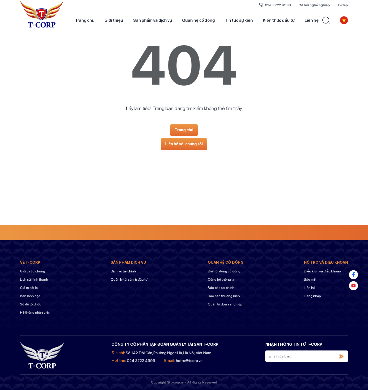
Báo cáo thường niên (224, 296)
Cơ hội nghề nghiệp (314, 5)
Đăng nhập (312, 296)
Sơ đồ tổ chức (30, 304)
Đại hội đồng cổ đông (224, 271)
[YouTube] (353, 285)
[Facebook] (353, 274)
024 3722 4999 (278, 5)
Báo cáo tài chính (221, 288)
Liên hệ (312, 20)
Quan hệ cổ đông (198, 20)
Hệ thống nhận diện (35, 312)
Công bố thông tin (221, 279)
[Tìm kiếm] (326, 20)
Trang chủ (84, 20)
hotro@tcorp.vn (189, 360)
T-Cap (342, 5)
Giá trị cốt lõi (29, 288)
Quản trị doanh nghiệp (225, 304)
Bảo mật (310, 279)
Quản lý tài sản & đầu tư (129, 279)
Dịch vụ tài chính (123, 271)
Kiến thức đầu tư (279, 20)
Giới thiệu (113, 20)
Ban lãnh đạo (30, 296)
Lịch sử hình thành (34, 279)
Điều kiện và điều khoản (322, 271)
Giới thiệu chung (32, 271)
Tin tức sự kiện (239, 20)
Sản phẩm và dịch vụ (152, 20)
